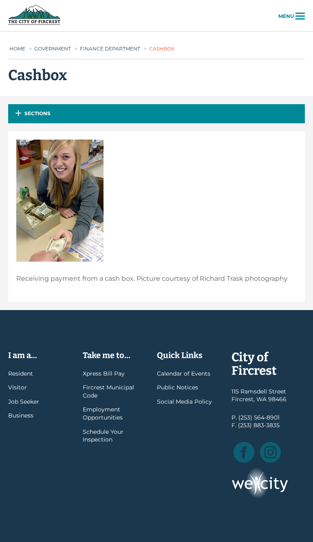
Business (20, 415)
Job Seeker (23, 401)
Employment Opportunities (103, 413)
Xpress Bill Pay (104, 373)
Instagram (270, 452)
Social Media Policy (184, 401)
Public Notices (177, 387)
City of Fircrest (34, 24)
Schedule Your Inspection (103, 436)
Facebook (244, 452)
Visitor (17, 387)
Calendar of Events (183, 373)
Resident (20, 373)
